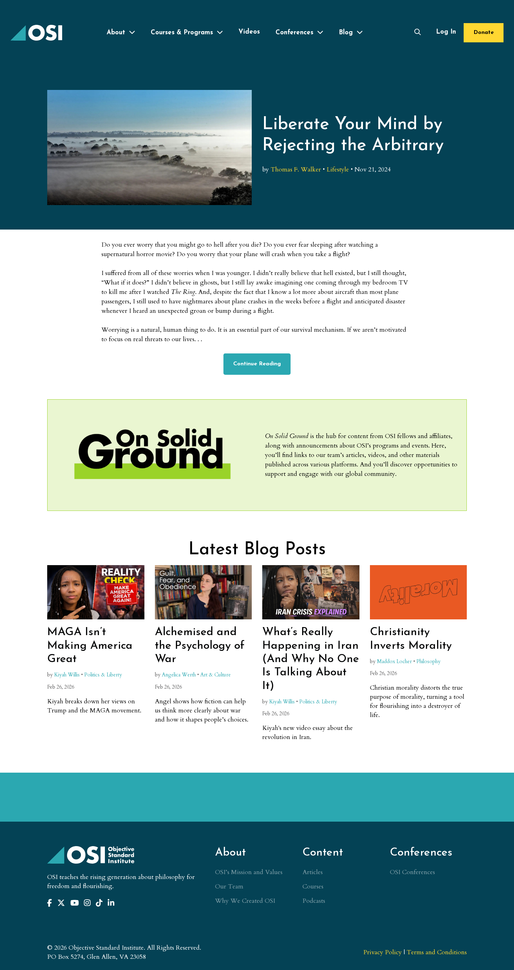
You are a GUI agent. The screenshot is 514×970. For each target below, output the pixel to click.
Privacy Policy (382, 952)
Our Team (229, 886)
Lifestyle (338, 169)
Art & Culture (215, 675)
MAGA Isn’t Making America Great (90, 646)
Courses (312, 886)
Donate (483, 32)
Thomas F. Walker (296, 169)
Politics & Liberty (103, 675)
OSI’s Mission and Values (249, 872)
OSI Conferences (412, 872)
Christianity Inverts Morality (411, 639)
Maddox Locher (394, 661)
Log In (446, 32)
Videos (249, 32)
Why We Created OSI (245, 901)
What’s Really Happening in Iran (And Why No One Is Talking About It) (310, 659)
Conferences (294, 32)
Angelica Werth (179, 675)
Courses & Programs (182, 32)
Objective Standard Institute (36, 33)
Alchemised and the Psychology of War (199, 646)
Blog (346, 32)
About (116, 32)
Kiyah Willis (67, 675)
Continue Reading (257, 364)
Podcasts (313, 901)
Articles (312, 872)
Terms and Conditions (437, 952)
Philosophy (428, 661)
